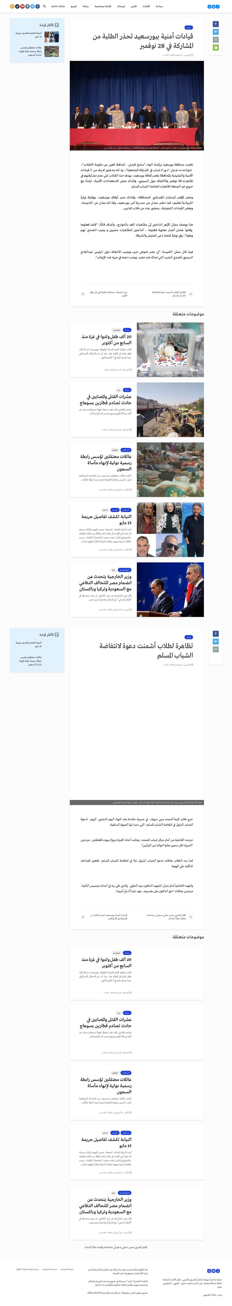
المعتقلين (115, 450)
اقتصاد (146, 6)
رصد (118, 390)
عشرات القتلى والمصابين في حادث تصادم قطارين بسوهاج (105, 400)
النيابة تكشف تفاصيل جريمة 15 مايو (106, 520)
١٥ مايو (105, 510)
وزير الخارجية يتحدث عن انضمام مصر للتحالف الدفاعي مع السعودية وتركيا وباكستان (105, 583)
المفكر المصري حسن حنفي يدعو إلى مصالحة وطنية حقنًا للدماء (116, 1247)
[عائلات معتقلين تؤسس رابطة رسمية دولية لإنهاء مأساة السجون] (170, 470)
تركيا (113, 570)
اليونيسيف (116, 330)
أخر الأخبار (126, 450)
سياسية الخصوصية (50, 1269)
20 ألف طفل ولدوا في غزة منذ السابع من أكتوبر (106, 340)
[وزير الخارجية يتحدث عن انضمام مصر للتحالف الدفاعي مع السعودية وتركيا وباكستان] (170, 589)
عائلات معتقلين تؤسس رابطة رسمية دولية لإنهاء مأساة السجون (105, 463)
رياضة (85, 6)
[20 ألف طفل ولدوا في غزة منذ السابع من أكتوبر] (170, 350)
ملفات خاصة (58, 6)
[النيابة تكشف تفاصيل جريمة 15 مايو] (170, 529)
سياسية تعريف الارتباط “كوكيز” (27, 1269)
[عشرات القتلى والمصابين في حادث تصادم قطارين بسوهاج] (170, 410)
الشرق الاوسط (124, 570)
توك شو (115, 510)
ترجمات (121, 6)
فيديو (73, 6)
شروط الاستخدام (67, 1269)
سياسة (159, 6)
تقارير (134, 6)
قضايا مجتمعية (103, 6)
